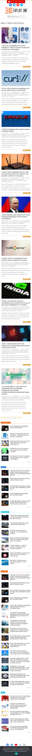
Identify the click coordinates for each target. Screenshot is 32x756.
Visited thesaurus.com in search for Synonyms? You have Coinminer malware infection (20, 713)
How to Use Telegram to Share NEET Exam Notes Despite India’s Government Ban (20, 607)
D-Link (9, 180)
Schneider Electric (13, 400)
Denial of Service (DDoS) (13, 54)
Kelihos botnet (17, 352)
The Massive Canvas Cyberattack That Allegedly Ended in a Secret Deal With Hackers (19, 517)
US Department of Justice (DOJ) (8, 353)
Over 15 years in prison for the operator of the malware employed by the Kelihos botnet (16, 345)
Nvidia (7, 310)
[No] (30, 751)
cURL (19, 93)
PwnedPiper (4, 55)
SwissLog (9, 55)
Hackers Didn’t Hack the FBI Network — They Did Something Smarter (19, 532)
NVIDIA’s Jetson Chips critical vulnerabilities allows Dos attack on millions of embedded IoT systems (16, 303)
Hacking (26, 54)
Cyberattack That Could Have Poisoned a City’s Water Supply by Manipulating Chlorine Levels (19, 630)
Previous (3, 417)
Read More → (27, 66)
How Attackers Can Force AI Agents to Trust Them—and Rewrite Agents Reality (20, 487)
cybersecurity (5, 54)
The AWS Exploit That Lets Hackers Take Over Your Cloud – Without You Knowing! (20, 458)
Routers (3, 181)
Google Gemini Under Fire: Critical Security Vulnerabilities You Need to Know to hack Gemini (20, 683)
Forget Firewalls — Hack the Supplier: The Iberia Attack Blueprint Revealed (18, 547)
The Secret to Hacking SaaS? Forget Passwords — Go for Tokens (18, 562)
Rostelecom (27, 222)
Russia (3, 223)
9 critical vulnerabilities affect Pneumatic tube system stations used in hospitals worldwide (15, 47)
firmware (22, 54)
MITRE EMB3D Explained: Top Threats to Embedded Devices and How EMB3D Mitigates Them (19, 676)
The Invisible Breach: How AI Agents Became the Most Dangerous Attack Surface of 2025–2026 (20, 502)
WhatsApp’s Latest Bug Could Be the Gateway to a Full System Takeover (19, 450)
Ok (16, 753)
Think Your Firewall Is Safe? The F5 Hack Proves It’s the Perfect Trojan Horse (20, 554)
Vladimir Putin (14, 223)
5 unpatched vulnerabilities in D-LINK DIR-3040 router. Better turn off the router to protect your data (15, 174)
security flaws (5, 96)
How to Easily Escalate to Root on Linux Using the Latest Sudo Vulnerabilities (20, 443)
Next (19, 417)
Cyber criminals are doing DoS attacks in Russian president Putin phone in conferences (16, 217)
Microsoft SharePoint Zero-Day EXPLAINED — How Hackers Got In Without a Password (19, 435)
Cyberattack (21, 52)
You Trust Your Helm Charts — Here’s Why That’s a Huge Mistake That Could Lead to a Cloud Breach (20, 652)
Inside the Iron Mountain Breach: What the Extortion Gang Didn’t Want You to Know (19, 539)
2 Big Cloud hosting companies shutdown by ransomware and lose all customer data (19, 728)
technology (8, 223)
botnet (26, 349)
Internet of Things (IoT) (18, 309)
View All (29, 462)
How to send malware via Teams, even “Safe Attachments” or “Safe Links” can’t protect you (19, 720)
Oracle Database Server (14, 137)
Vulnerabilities (16, 51)
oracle (7, 137)
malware (24, 352)
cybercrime (4, 95)
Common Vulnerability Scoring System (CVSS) (16, 52)
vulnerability (15, 55)
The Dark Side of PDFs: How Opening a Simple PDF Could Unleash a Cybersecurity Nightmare (20, 698)
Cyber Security (15, 220)
